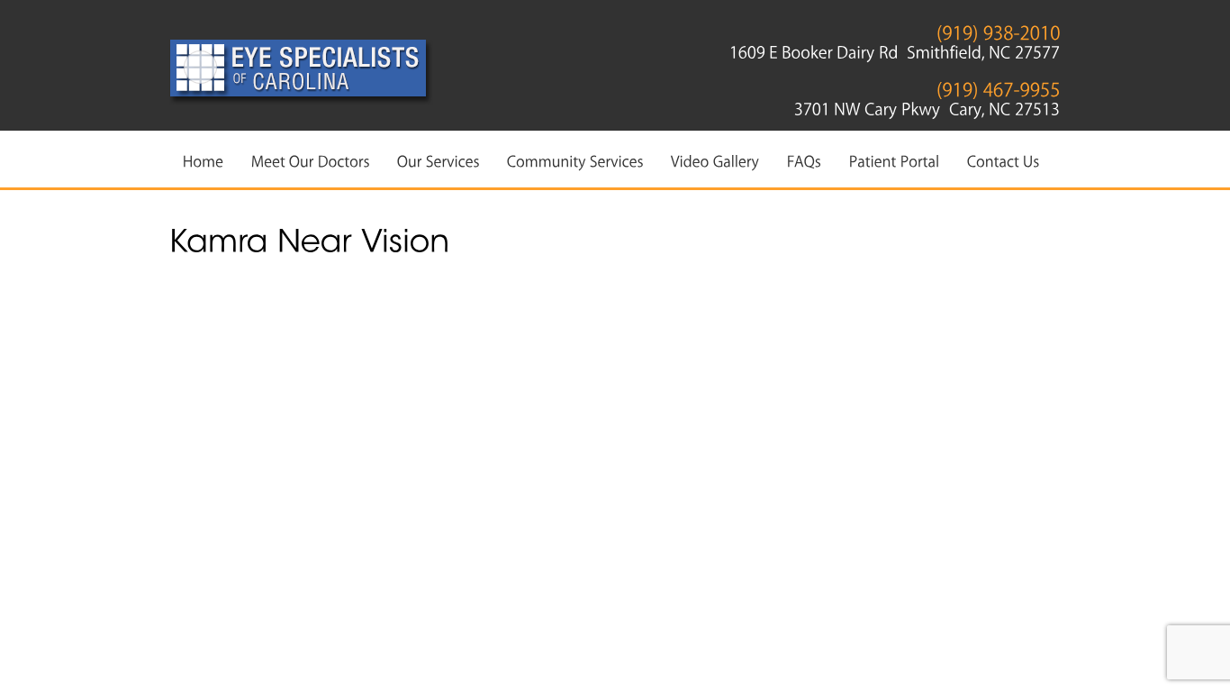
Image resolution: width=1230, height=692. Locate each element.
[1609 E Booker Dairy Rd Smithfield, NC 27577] (895, 49)
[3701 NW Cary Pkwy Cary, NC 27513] (927, 105)
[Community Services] (575, 160)
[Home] (203, 160)
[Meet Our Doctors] (311, 160)
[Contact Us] (1004, 160)
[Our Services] (438, 160)
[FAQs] (804, 160)
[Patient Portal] (895, 160)
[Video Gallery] (715, 160)
